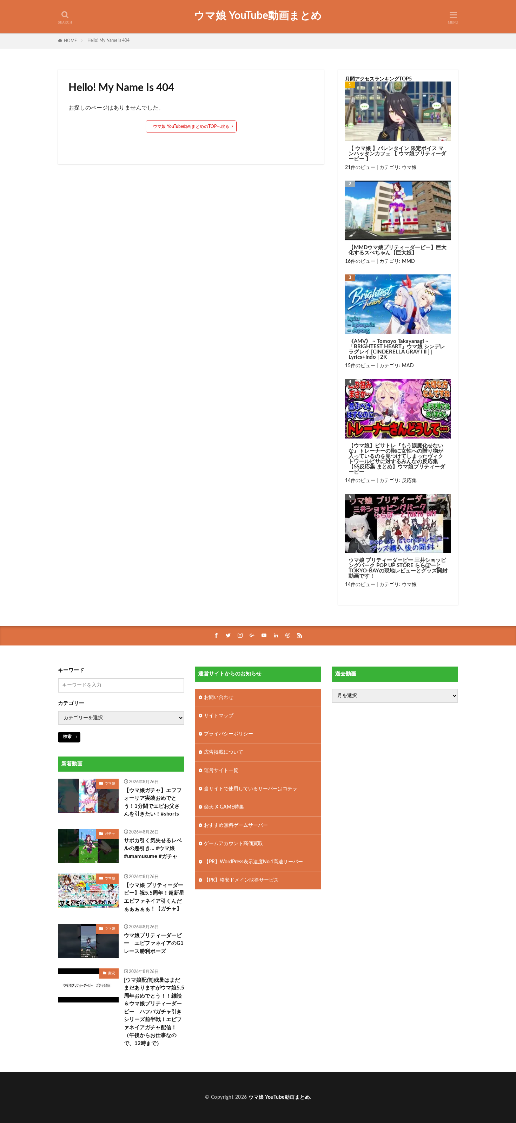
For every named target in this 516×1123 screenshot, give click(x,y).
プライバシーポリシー (228, 734)
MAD (408, 365)
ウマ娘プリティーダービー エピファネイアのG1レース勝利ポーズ (154, 943)
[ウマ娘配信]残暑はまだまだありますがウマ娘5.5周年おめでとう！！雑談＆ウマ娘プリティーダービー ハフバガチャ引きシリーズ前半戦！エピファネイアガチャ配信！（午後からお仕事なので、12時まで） (154, 1012)
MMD (408, 261)
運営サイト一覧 (221, 770)
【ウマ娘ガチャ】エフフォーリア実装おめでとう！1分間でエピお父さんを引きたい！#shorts (153, 802)
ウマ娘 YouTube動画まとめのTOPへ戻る (191, 126)
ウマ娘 (409, 167)
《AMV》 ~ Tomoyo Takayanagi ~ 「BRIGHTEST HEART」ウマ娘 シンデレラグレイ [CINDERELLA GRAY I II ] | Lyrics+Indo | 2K (397, 349)
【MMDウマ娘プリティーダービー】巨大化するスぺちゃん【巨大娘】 (397, 250)
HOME (70, 41)
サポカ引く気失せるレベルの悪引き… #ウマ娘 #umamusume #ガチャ (153, 848)
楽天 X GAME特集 (224, 807)
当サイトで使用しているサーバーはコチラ (250, 788)
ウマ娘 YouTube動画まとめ (258, 16)
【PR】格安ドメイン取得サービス (241, 880)
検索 (67, 736)
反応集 (409, 480)
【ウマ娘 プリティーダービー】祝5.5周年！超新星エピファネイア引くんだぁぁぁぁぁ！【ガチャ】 (154, 897)
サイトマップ (218, 715)
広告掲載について (223, 752)
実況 (111, 973)
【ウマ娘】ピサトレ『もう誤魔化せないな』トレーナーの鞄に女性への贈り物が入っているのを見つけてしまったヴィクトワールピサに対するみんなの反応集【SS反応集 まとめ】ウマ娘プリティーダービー (397, 459)
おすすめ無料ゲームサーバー (236, 825)
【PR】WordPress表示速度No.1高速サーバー (253, 861)
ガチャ (110, 834)
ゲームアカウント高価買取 (233, 843)
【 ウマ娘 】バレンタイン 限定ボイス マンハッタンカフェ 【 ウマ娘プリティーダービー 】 (397, 154)
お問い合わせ (218, 697)
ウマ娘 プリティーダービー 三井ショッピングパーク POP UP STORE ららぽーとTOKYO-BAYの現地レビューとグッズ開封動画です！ (398, 568)
